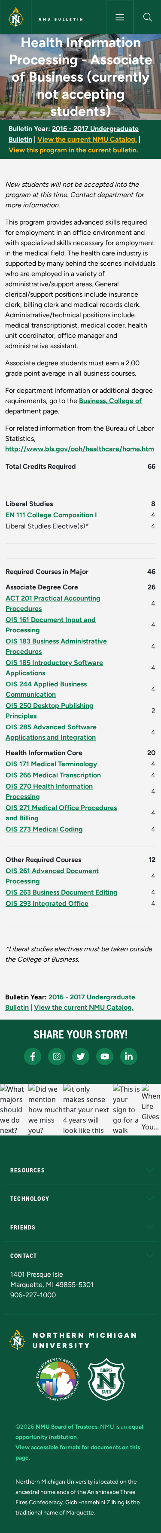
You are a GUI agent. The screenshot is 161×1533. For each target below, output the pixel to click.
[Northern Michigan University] (16, 17)
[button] (147, 17)
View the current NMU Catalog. (87, 139)
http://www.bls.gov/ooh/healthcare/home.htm (79, 449)
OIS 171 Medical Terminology (51, 764)
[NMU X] (80, 1056)
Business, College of (110, 401)
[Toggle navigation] (120, 17)
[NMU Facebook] (32, 1056)
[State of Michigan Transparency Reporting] (57, 1379)
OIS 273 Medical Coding (44, 829)
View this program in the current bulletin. (73, 150)
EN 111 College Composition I (51, 515)
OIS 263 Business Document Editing (62, 892)
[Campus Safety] (106, 1379)
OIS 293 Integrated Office (47, 903)
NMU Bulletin (61, 19)
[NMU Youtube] (104, 1056)
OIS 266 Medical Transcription (53, 775)
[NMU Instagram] (56, 1056)
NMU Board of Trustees (66, 1426)
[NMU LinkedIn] (128, 1056)
